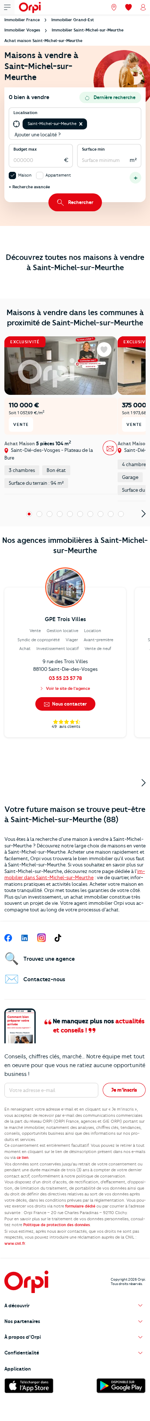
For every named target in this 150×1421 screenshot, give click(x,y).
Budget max (25, 149)
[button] (81, 124)
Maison (25, 175)
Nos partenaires (22, 1321)
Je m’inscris (124, 1090)
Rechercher (80, 202)
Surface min (93, 149)
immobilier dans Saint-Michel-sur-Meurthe (74, 874)
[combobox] (89, 124)
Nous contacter (69, 704)
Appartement (58, 175)
